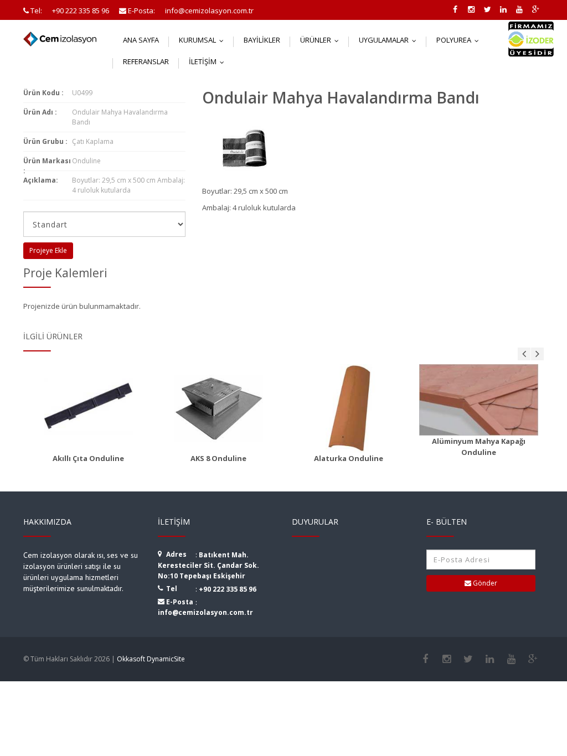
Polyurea (460, 40)
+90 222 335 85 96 (227, 589)
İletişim (209, 61)
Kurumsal (204, 40)
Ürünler (322, 40)
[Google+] (533, 659)
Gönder (484, 583)
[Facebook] (425, 659)
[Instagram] (446, 659)
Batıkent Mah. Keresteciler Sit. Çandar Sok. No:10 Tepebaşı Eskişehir (208, 565)
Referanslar (146, 61)
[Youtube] (511, 659)
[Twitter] (468, 659)
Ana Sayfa (141, 40)
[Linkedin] (489, 659)
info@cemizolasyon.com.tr (205, 612)
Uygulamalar (390, 40)
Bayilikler (262, 40)
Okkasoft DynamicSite (151, 659)
